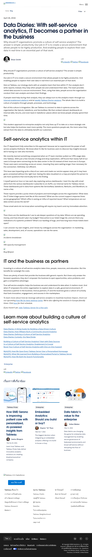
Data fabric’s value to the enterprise (72, 415)
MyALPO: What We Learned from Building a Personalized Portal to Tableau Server (38, 354)
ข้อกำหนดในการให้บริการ (18, 545)
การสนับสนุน (76, 490)
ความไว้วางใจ (19, 539)
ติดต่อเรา (8, 510)
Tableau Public (38, 494)
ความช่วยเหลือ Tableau (79, 502)
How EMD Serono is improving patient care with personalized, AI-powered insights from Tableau (17, 423)
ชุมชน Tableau (39, 490)
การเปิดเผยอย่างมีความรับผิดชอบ (46, 545)
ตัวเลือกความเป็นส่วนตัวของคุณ (27, 549)
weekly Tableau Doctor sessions (48, 100)
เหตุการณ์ (36, 522)
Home (7, 11)
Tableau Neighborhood (42, 514)
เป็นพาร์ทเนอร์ (60, 498)
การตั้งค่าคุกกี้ (8, 549)
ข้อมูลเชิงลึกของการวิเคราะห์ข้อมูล (17, 502)
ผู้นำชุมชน (36, 502)
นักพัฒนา (35, 539)
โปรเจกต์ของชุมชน (39, 510)
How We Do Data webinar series (29, 300)
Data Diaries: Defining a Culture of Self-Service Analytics (27, 334)
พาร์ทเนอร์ (59, 490)
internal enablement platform (16, 100)
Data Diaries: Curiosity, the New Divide (20, 337)
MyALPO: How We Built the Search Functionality (24, 357)
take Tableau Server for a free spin (33, 307)
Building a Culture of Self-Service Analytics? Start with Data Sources (32, 341)
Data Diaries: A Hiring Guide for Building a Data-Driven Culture (30, 329)
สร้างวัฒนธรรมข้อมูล (12, 498)
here (15, 303)
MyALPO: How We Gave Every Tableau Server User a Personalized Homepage (36, 351)
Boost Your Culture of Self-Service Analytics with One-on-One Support (33, 347)
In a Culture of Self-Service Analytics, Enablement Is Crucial (28, 344)
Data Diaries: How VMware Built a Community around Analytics (30, 331)
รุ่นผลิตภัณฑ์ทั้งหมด (77, 506)
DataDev (36, 506)
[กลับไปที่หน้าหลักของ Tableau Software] (11, 2)
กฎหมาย (6, 545)
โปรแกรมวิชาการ (39, 518)
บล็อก (28, 539)
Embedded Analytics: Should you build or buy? (45, 417)
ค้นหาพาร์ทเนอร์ (60, 494)
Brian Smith (16, 60)
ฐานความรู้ (74, 494)
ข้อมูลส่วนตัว (31, 545)
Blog (11, 11)
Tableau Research (11, 506)
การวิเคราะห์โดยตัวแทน (13, 494)
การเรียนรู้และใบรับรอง (79, 498)
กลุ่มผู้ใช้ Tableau (39, 498)
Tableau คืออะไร (11, 490)
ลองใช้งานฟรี (16, 482)
